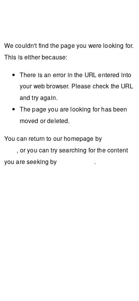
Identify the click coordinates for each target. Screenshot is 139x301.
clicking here (76, 161)
